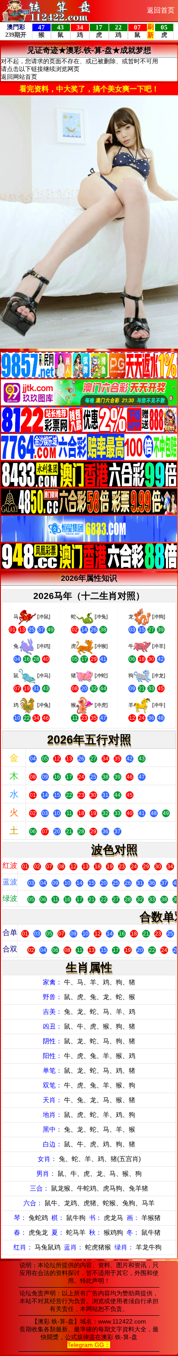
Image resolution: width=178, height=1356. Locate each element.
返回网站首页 (19, 76)
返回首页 (161, 10)
